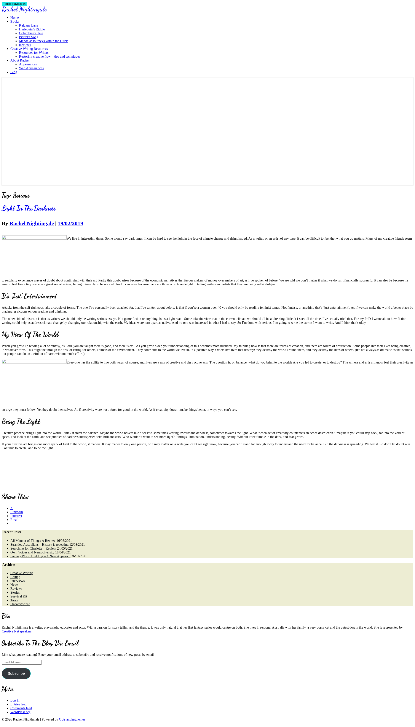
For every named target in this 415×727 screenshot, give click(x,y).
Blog (13, 72)
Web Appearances (31, 68)
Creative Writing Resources (29, 49)
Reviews (25, 45)
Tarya (14, 600)
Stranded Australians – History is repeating (39, 544)
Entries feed (18, 704)
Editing (15, 577)
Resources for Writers (33, 52)
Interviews (17, 581)
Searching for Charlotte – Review (33, 548)
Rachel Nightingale (32, 223)
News (14, 584)
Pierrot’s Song (28, 37)
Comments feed (21, 708)
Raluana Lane (28, 25)
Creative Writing (21, 573)
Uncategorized (20, 604)
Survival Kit (18, 596)
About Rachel (19, 60)
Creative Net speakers (17, 631)
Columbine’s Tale (31, 33)
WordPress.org (20, 712)
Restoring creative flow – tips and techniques (49, 56)
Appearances (28, 64)
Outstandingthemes (72, 719)
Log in (14, 700)
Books (14, 21)
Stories (15, 592)
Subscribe (16, 673)
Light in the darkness (29, 208)
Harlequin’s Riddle (32, 29)
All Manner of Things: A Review (33, 540)
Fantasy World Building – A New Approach (40, 556)
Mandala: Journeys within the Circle (43, 41)
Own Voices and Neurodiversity (32, 552)
